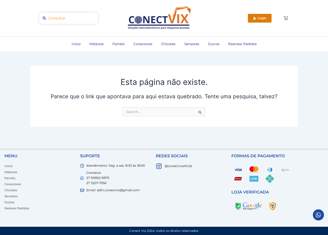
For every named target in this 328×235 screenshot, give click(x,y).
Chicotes (168, 44)
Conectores (142, 44)
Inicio (76, 44)
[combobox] (68, 18)
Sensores (191, 44)
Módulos (96, 44)
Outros (213, 44)
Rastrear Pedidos (242, 44)
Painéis (118, 44)
